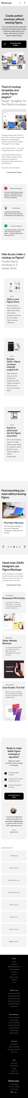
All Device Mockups (14, 1017)
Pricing (14, 961)
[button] (20, 2)
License (14, 1068)
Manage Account (14, 1073)
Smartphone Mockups (14, 1025)
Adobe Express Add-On (14, 1001)
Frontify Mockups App (14, 1004)
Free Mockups (14, 1044)
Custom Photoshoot (14, 969)
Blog (14, 982)
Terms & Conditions (14, 1086)
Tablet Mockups (14, 1030)
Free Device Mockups (14, 1022)
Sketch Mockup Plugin (14, 996)
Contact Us (14, 1071)
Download (14, 964)
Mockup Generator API (14, 967)
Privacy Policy (14, 1089)
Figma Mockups (14, 1020)
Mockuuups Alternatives (14, 1049)
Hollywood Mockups (14, 1047)
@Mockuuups (18, 821)
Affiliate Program (14, 977)
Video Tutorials (14, 1065)
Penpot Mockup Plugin (14, 998)
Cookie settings (14, 1084)
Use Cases (14, 972)
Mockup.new (14, 1006)
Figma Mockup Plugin (14, 993)
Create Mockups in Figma (14, 172)
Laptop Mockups (14, 1033)
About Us (14, 974)
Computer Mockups (14, 1028)
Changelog (14, 979)
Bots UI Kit (14, 1052)
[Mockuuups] (9, 3)
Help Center (14, 1063)
